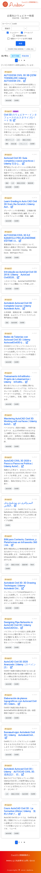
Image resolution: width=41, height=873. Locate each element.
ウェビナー (14, 33)
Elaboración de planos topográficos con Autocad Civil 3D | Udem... (20, 701)
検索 (20, 43)
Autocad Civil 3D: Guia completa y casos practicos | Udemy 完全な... (19, 161)
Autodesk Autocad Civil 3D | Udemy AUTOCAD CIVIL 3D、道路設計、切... (20, 772)
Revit (32, 564)
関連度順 (25, 56)
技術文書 (13, 144)
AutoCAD (8, 100)
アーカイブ (28, 33)
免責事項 (19, 861)
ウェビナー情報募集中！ (30, 2)
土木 (18, 140)
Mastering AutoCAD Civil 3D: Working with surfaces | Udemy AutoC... (21, 421)
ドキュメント (23, 144)
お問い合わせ (29, 861)
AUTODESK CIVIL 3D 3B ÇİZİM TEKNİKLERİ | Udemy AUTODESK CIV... (20, 78)
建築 (7, 183)
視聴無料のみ (21, 36)
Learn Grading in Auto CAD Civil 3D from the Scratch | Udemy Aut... (20, 204)
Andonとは (10, 861)
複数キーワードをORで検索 (21, 39)
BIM (7, 144)
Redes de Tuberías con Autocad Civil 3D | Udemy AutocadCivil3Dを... (18, 340)
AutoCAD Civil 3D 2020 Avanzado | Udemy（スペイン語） (20, 664)
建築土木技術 (27, 140)
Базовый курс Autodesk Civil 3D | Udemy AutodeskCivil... (19, 733)
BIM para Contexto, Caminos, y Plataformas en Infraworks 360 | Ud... (20, 542)
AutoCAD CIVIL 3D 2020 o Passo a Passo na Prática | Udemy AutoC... (18, 463)
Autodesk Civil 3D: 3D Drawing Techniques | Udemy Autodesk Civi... (20, 585)
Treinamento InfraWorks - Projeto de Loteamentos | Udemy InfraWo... (17, 379)
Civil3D (16, 100)
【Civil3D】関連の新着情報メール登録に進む (20, 49)
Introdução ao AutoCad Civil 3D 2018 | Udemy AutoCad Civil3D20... (20, 275)
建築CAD (30, 183)
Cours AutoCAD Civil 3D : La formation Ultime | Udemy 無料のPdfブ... (20, 811)
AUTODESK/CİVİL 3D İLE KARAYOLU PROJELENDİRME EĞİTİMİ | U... (20, 238)
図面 (7, 322)
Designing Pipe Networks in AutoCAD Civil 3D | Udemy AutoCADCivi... (18, 625)
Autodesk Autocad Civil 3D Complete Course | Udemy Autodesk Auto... (18, 306)
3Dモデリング (10, 140)
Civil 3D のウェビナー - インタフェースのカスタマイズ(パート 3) (20, 117)
